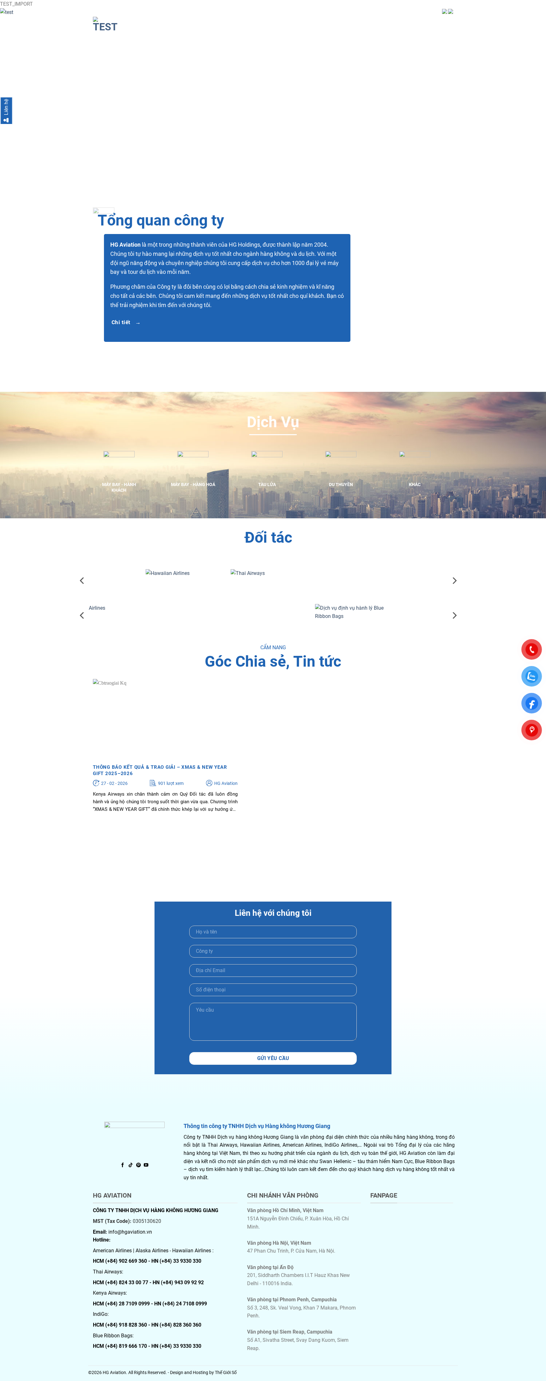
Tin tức (378, 22)
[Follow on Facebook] (122, 1165)
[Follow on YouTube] (146, 1165)
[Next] (527, 103)
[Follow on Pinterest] (138, 1165)
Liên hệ (443, 22)
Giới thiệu (321, 22)
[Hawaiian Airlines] (98, 577)
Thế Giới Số (226, 1372)
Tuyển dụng (411, 22)
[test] (124, 25)
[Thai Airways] (183, 577)
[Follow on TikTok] (130, 1165)
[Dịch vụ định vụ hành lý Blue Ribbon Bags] (268, 612)
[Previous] (82, 581)
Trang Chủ (287, 22)
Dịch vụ (351, 22)
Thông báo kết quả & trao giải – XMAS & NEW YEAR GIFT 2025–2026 (160, 770)
